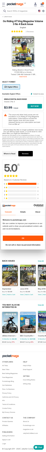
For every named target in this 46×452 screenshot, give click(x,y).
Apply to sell (6, 440)
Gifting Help (27, 384)
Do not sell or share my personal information (23, 245)
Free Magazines (7, 377)
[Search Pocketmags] (4, 11)
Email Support (27, 369)
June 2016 (24, 289)
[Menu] (3, 4)
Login (4, 443)
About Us (26, 421)
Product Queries (7, 421)
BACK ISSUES (8, 261)
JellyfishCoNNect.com (30, 433)
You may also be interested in (11, 305)
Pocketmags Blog (8, 381)
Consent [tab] (8, 212)
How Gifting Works (29, 380)
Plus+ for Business (8, 389)
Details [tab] (23, 212)
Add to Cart (11, 294)
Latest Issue (8, 16)
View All (41, 261)
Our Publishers (7, 385)
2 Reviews (30, 32)
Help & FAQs (27, 365)
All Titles (5, 365)
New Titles (5, 369)
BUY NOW (35, 106)
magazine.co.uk (28, 429)
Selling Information (8, 436)
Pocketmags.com (29, 425)
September (6, 289)
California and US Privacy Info (10, 398)
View (4, 294)
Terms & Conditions (8, 404)
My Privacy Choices (8, 412)
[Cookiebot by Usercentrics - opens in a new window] (33, 205)
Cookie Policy (6, 408)
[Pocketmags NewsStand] (14, 4)
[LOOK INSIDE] (23, 66)
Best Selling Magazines (10, 373)
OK (23, 238)
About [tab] (37, 212)
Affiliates (5, 425)
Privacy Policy (6, 393)
